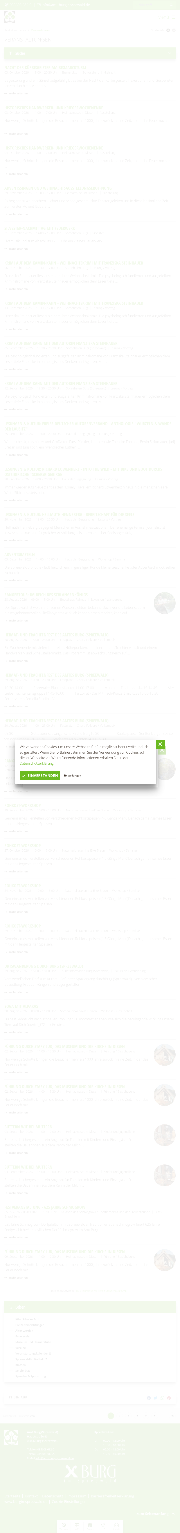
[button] (160, 744)
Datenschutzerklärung (37, 763)
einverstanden (43, 775)
